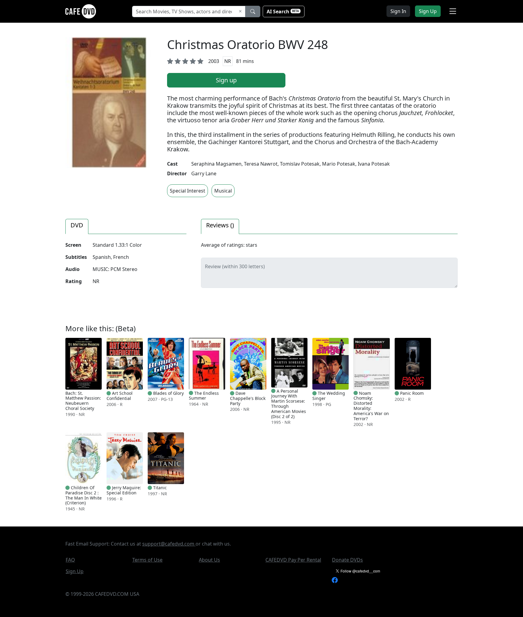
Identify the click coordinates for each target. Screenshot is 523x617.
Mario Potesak (338, 163)
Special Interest (187, 190)
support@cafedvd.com (169, 543)
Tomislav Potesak (300, 163)
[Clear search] (240, 11)
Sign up (226, 80)
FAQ (70, 559)
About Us (209, 559)
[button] (453, 11)
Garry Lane (203, 173)
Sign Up (75, 571)
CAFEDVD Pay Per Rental (293, 559)
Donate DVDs (347, 559)
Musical (223, 190)
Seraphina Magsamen (216, 163)
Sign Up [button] (428, 11)
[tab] (76, 226)
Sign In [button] (398, 11)
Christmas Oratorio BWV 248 (247, 44)
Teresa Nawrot (261, 163)
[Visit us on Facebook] (335, 579)
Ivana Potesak (374, 163)
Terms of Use (147, 559)
